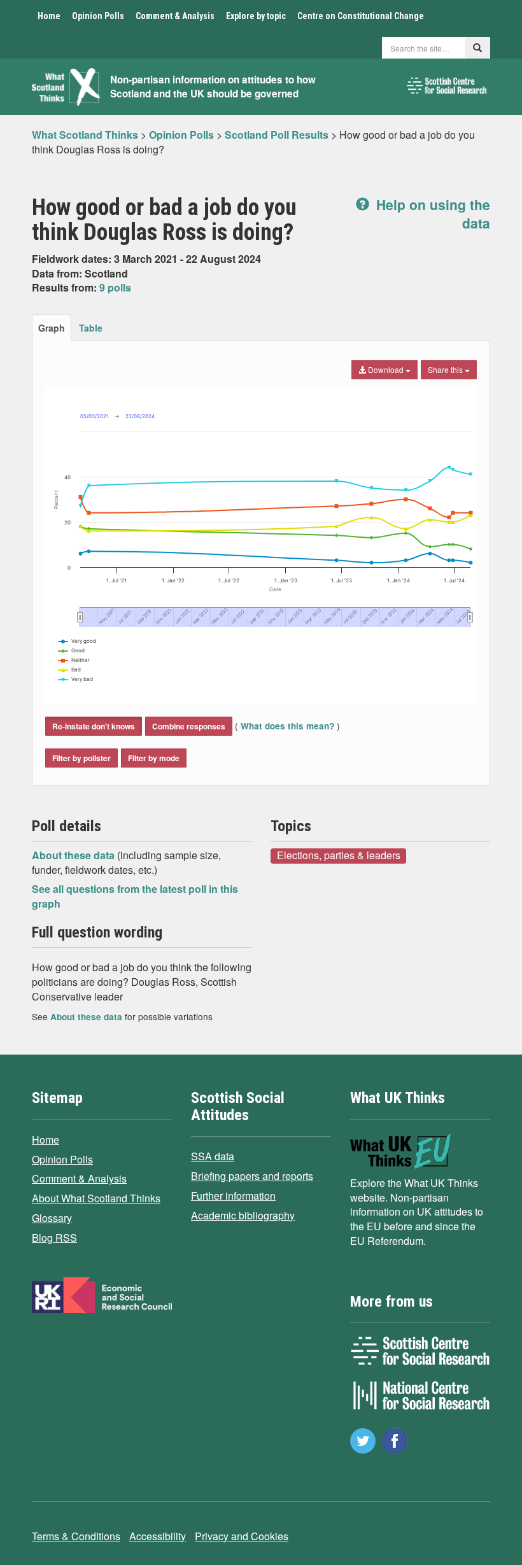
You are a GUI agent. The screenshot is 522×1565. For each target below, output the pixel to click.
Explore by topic (256, 16)
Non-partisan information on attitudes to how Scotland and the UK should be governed (213, 87)
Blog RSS (54, 1237)
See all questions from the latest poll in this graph (135, 896)
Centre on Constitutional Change (360, 16)
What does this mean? (287, 726)
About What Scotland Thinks (96, 1198)
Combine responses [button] (188, 726)
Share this (446, 369)
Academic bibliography (243, 1215)
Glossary (52, 1218)
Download (386, 369)
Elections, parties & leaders (338, 855)
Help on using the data (431, 213)
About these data (74, 855)
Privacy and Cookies (241, 1536)
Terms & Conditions (76, 1536)
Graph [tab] (51, 327)
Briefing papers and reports (252, 1175)
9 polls (115, 287)
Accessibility (157, 1536)
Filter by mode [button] (154, 758)
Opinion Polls (98, 16)
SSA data (212, 1156)
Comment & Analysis (175, 16)
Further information (233, 1195)
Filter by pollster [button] (81, 758)
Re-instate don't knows (93, 726)
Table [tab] (90, 327)
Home (49, 16)
